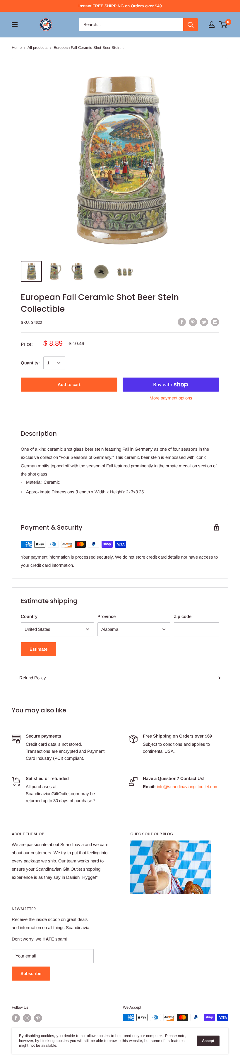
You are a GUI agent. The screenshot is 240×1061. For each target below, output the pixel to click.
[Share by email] (215, 322)
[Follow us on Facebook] (16, 1018)
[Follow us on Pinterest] (38, 1018)
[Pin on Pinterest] (193, 322)
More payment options (171, 397)
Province (106, 616)
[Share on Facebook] (182, 322)
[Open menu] (15, 24)
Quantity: (30, 362)
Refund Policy (32, 677)
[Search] (190, 24)
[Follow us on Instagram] (27, 1018)
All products (38, 47)
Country (29, 616)
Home (17, 47)
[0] (223, 24)
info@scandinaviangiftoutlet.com (188, 786)
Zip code (182, 616)
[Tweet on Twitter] (204, 322)
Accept (208, 1040)
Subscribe (30, 973)
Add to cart (69, 384)
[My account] (212, 24)
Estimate (38, 649)
